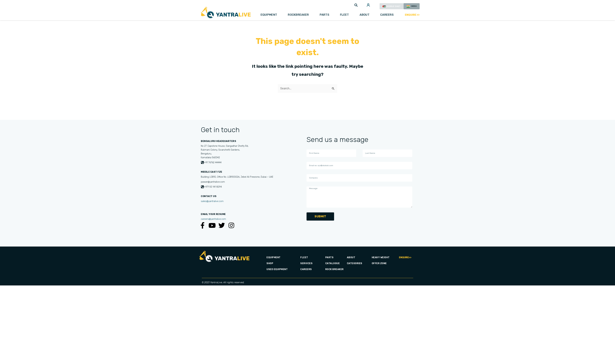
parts (324, 14)
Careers (387, 14)
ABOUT (364, 14)
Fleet (344, 14)
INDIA (413, 6)
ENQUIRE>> (405, 257)
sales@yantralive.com (212, 201)
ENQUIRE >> (412, 14)
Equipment (269, 14)
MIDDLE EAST (393, 6)
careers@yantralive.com (213, 219)
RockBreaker (298, 14)
